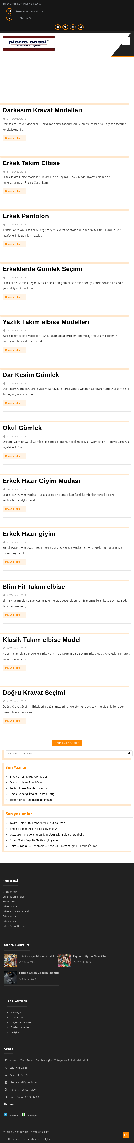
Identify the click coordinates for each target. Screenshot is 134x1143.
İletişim (15, 1032)
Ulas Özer (58, 823)
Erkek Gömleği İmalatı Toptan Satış (32, 794)
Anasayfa (16, 1012)
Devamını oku (13, 138)
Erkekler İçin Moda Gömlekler (28, 776)
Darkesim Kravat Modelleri (42, 110)
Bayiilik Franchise (21, 1022)
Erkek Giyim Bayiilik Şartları (27, 840)
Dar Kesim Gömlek (31, 374)
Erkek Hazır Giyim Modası (41, 480)
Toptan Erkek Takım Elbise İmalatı (31, 799)
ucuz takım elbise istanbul (26, 834)
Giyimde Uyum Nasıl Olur (26, 782)
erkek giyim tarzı (47, 828)
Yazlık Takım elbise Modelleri (46, 321)
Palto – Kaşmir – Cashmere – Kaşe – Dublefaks (40, 846)
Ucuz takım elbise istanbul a (66, 834)
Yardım (32, 1139)
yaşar (54, 840)
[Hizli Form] (126, 1135)
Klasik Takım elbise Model (42, 639)
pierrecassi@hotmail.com (29, 11)
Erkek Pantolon (26, 216)
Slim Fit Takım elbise (34, 586)
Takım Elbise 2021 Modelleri (28, 823)
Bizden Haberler (20, 1027)
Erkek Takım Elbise (31, 163)
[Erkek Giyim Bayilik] (29, 49)
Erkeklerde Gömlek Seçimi (42, 269)
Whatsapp (31, 1115)
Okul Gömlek (22, 427)
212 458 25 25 (23, 17)
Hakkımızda (17, 1017)
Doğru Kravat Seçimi (34, 692)
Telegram (13, 1115)
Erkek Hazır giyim (29, 533)
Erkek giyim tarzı (20, 828)
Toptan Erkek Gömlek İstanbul (29, 788)
